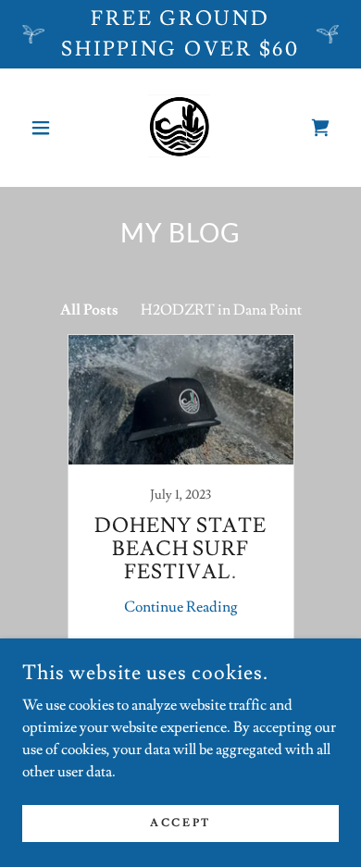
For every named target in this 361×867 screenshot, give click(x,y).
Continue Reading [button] (181, 607)
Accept (180, 823)
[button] (45, 127)
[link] (180, 128)
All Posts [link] (89, 310)
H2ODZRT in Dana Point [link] (221, 310)
